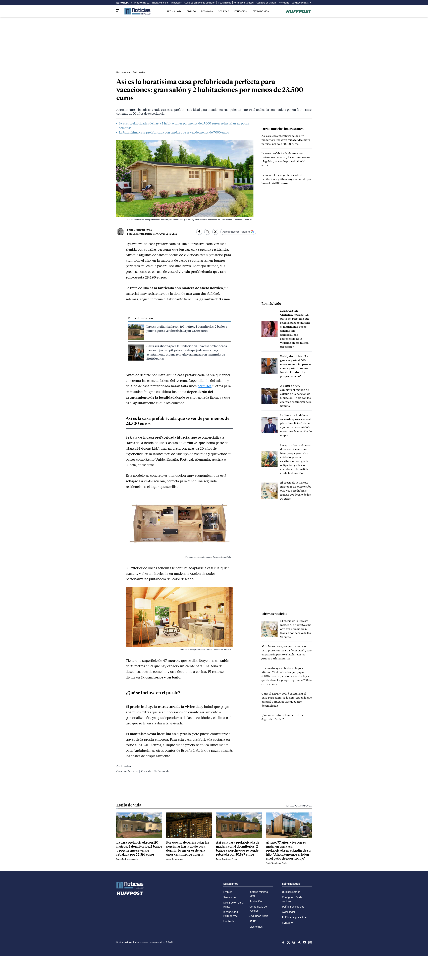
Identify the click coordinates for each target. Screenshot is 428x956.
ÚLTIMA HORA (174, 11)
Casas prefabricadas (127, 771)
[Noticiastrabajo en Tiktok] (299, 942)
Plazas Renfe (224, 2)
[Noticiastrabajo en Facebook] (283, 942)
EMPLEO (191, 11)
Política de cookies (293, 906)
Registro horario (160, 2)
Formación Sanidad (244, 2)
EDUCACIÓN (240, 11)
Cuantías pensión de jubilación (199, 2)
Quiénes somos (291, 892)
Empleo (227, 892)
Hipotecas (176, 2)
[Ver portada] (137, 11)
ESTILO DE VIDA (260, 11)
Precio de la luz (141, 2)
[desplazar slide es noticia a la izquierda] (131, 2)
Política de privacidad (294, 917)
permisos (204, 386)
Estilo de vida (161, 771)
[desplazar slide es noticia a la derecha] (310, 2)
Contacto (287, 922)
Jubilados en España (302, 2)
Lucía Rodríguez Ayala (139, 229)
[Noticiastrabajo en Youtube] (304, 942)
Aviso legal (288, 912)
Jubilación (255, 901)
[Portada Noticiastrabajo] (129, 885)
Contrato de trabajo (266, 2)
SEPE (252, 921)
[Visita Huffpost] (299, 11)
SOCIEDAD (223, 11)
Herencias (284, 2)
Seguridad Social (259, 916)
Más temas (256, 926)
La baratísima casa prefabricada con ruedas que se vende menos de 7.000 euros (174, 132)
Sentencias (229, 897)
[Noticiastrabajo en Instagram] (294, 942)
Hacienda (229, 921)
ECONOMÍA (207, 11)
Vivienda (146, 771)
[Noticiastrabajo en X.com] (288, 942)
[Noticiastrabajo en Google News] (310, 942)
